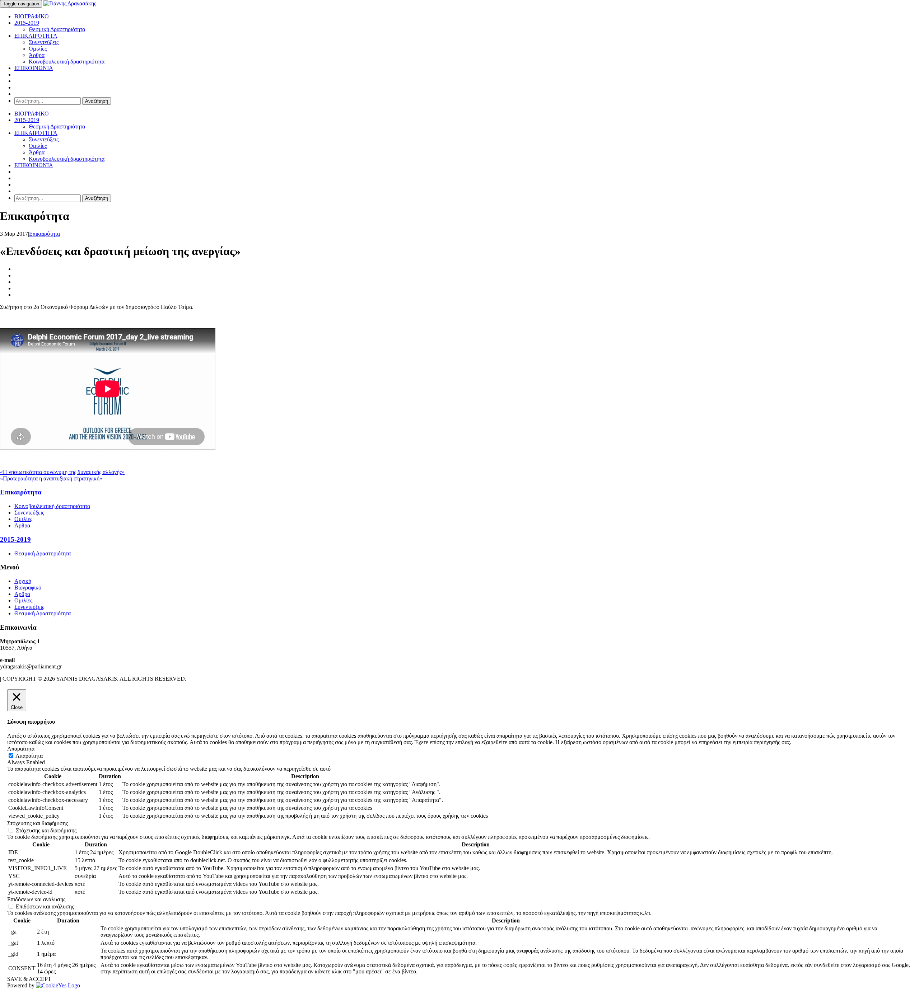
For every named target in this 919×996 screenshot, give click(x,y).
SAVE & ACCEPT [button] (29, 979)
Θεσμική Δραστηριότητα (57, 29)
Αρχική (22, 581)
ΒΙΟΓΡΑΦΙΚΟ (31, 16)
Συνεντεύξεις (44, 42)
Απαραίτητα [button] (20, 749)
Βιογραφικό (27, 587)
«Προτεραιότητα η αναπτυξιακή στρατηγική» (51, 478)
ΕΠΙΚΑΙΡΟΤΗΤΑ (35, 36)
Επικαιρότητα (44, 234)
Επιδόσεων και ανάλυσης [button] (36, 899)
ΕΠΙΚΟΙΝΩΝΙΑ (33, 68)
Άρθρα (37, 55)
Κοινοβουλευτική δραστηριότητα (66, 61)
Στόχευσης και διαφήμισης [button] (37, 823)
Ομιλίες (38, 49)
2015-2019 (26, 23)
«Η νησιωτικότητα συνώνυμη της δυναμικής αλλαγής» (62, 472)
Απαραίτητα (29, 756)
